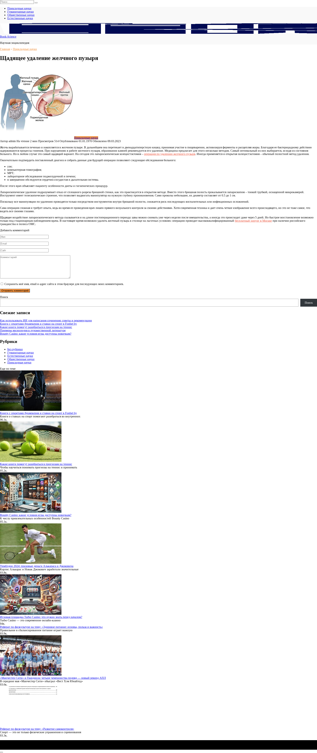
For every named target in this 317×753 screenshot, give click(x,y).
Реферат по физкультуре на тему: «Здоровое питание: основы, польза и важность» (51, 626)
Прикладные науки (19, 8)
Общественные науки (20, 15)
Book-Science (8, 36)
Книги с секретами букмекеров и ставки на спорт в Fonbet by (38, 323)
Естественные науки (20, 18)
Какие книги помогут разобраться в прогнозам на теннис (36, 327)
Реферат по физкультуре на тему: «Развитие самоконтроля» (37, 728)
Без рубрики (15, 349)
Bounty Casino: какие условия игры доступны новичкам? (35, 333)
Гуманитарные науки (20, 11)
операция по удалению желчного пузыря (169, 154)
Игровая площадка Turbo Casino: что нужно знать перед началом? (41, 617)
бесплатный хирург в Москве (253, 220)
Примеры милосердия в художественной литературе (33, 330)
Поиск (4, 297)
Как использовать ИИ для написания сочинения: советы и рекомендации (46, 320)
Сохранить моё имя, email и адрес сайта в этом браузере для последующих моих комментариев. (64, 284)
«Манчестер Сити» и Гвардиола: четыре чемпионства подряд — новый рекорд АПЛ (53, 677)
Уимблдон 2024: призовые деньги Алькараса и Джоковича (36, 566)
